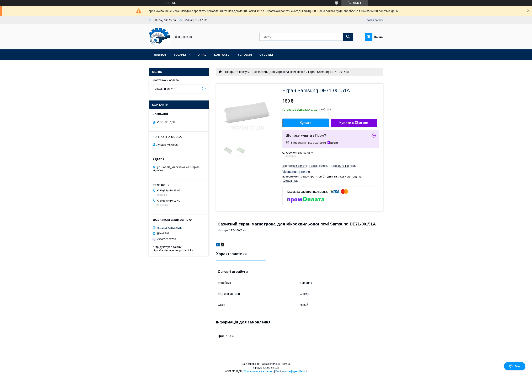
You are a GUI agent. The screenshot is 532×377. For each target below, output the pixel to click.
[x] (222, 245)
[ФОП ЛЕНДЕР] (159, 44)
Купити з (346, 123)
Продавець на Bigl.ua (266, 367)
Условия (245, 54)
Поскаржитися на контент (258, 371)
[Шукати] (348, 37)
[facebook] (218, 245)
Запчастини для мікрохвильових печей (279, 71)
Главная (159, 54)
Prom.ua (286, 363)
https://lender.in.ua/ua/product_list (173, 250)
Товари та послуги (237, 71)
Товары (179, 54)
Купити (306, 123)
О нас (202, 54)
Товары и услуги (164, 88)
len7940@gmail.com (169, 227)
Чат (517, 366)
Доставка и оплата (166, 80)
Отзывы (266, 54)
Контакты (222, 54)
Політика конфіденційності (291, 371)
